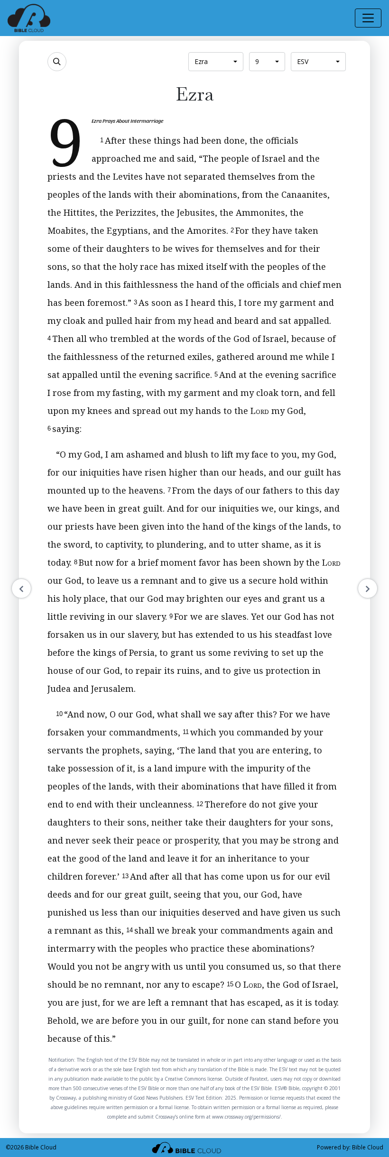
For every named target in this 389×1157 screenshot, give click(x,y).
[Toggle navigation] (368, 18)
